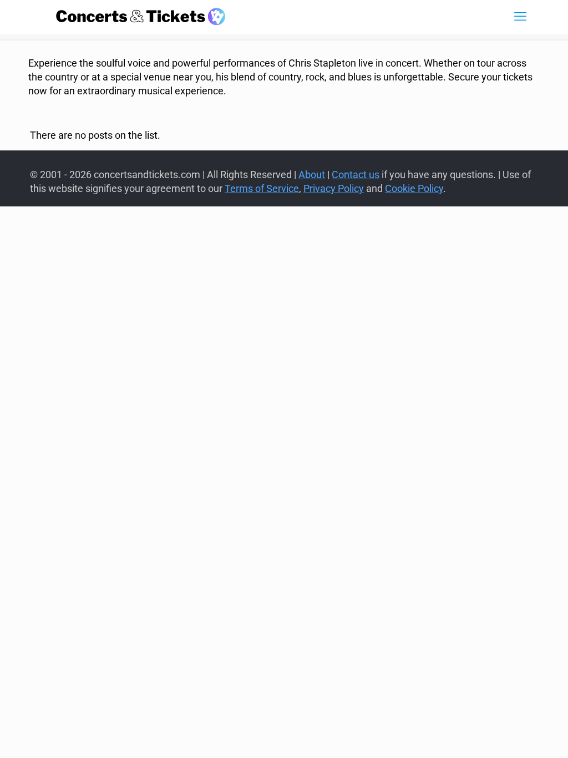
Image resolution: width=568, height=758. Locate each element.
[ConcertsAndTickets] (141, 16)
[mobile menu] (520, 16)
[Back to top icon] (514, 735)
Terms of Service (262, 188)
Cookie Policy (414, 188)
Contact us (355, 174)
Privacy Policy (333, 188)
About (311, 174)
